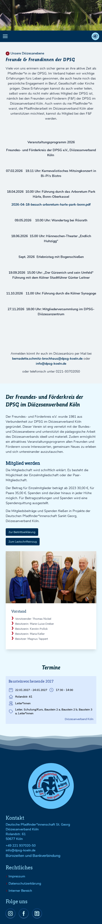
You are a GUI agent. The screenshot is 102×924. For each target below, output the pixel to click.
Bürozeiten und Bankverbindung (33, 855)
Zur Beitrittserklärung (22, 532)
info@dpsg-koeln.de (51, 363)
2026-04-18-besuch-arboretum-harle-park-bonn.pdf (51, 204)
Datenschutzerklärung (25, 883)
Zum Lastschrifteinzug (23, 542)
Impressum (17, 876)
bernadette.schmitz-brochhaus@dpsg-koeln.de (47, 358)
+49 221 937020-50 (21, 845)
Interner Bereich (20, 890)
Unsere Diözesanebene (27, 53)
